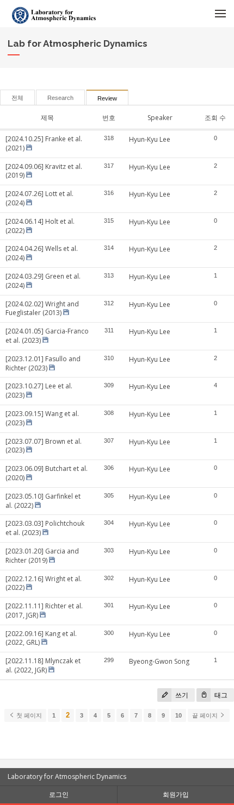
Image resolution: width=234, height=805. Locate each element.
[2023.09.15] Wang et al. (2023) (42, 418)
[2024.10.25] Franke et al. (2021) (43, 143)
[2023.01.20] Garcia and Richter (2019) (42, 555)
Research (60, 98)
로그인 (59, 794)
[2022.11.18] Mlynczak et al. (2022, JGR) (43, 665)
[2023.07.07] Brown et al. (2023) (43, 446)
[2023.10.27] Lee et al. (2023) (38, 390)
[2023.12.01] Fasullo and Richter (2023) (43, 363)
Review (107, 98)
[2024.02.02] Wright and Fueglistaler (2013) (42, 308)
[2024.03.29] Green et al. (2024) (43, 281)
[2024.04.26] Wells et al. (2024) (41, 253)
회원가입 (176, 794)
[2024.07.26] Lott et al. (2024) (39, 198)
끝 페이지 (205, 715)
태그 (220, 695)
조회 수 (215, 117)
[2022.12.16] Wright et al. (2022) (43, 583)
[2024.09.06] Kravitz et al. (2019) (43, 171)
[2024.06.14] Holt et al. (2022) (40, 226)
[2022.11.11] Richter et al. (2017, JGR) (44, 610)
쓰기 (181, 695)
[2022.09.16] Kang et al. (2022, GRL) (41, 638)
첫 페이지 (28, 715)
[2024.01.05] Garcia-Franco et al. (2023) (47, 335)
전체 (17, 98)
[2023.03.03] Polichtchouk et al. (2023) (44, 528)
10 (178, 715)
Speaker (160, 117)
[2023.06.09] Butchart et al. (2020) (46, 473)
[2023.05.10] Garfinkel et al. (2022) (43, 501)
